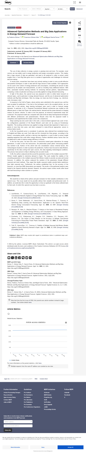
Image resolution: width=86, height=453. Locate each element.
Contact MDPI (8, 400)
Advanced (79, 9)
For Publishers (28, 402)
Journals (7, 15)
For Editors (27, 397)
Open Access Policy (10, 397)
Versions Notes (28, 62)
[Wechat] (23, 258)
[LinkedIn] (16, 258)
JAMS (46, 407)
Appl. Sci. (7, 379)
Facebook (67, 395)
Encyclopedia (48, 404)
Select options (9, 422)
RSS (36, 379)
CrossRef (32, 198)
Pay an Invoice (8, 395)
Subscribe (8, 430)
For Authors (27, 392)
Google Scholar (23, 198)
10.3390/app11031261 (44, 15)
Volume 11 (27, 15)
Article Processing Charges (12, 392)
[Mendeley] (30, 258)
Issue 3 (34, 15)
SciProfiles (47, 402)
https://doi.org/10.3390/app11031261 (36, 48)
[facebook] (19, 258)
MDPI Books (47, 395)
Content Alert (44, 379)
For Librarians (28, 400)
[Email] (9, 258)
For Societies (28, 404)
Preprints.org (48, 397)
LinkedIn (66, 392)
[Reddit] (27, 258)
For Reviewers (28, 395)
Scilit (38, 198)
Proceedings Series (50, 409)
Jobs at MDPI (8, 402)
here (30, 302)
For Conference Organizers (32, 407)
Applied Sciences (17, 15)
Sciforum (47, 392)
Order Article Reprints (60, 23)
